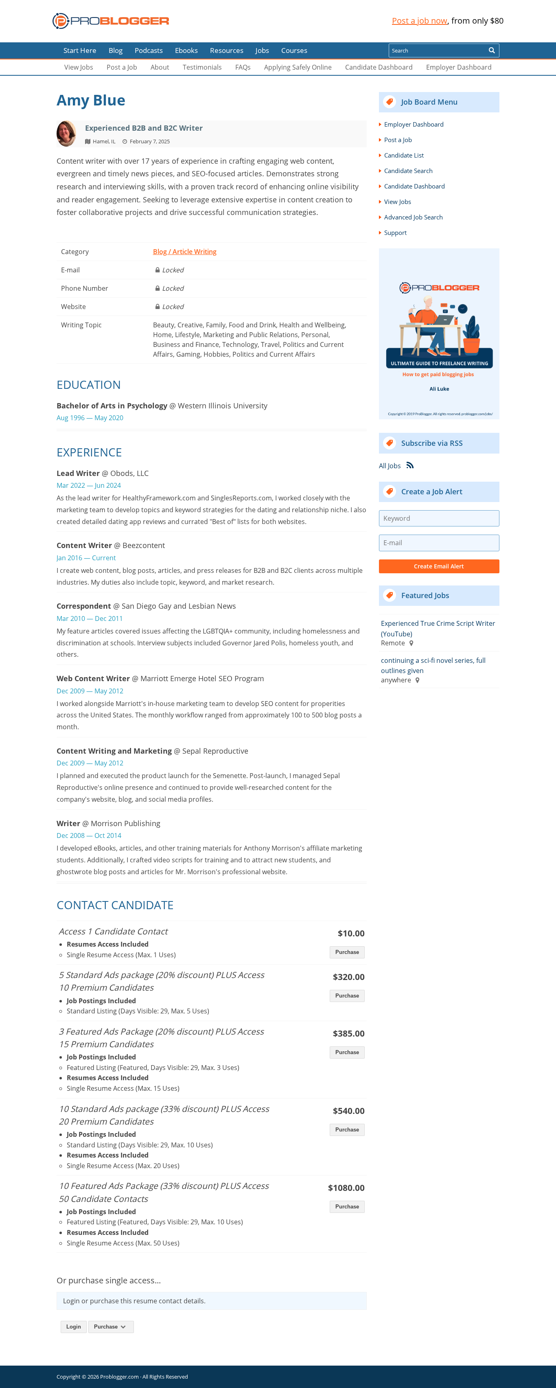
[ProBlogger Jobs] (111, 21)
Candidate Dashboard (379, 67)
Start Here (79, 50)
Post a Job (122, 67)
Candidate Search (408, 171)
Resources (226, 50)
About (160, 67)
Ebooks (186, 50)
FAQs (243, 67)
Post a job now (419, 20)
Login (73, 1327)
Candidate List (404, 155)
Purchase (347, 1130)
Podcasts (149, 50)
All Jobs (390, 465)
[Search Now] (492, 50)
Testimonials (202, 67)
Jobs (262, 50)
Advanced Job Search (413, 217)
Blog (19, 36)
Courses (294, 50)
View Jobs (78, 67)
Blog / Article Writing (185, 251)
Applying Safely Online (298, 67)
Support (395, 232)
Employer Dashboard (459, 67)
